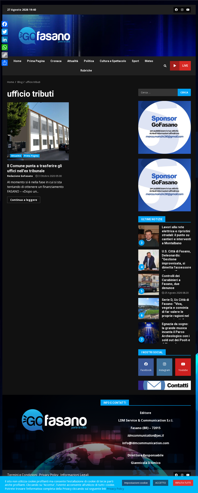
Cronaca (55, 61)
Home (17, 61)
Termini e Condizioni (22, 475)
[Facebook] (5, 24)
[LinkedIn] (5, 39)
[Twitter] (5, 32)
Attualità (72, 61)
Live (185, 65)
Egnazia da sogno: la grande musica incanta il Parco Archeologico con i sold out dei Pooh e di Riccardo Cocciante (148, 332)
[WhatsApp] (5, 47)
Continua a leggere (23, 200)
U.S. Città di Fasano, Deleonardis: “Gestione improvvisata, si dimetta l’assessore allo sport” (148, 260)
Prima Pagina (36, 61)
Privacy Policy (48, 475)
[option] (164, 237)
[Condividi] (5, 63)
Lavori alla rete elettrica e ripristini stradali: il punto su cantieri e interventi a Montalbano (148, 236)
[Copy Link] (5, 55)
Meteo (149, 61)
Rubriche (86, 70)
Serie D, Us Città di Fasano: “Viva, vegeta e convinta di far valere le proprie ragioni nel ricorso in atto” (148, 308)
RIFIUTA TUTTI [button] (183, 482)
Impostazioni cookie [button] (136, 482)
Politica (89, 61)
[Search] (165, 66)
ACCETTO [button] (160, 482)
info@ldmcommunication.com (145, 443)
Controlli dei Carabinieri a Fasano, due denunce (148, 284)
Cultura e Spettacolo (113, 61)
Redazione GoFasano (20, 176)
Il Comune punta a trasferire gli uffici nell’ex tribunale (38, 131)
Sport (135, 61)
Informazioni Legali (74, 475)
